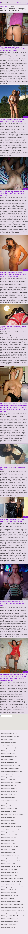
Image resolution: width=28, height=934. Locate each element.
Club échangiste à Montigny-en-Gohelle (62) (12, 878)
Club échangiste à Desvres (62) (9, 803)
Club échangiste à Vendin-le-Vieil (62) (10, 921)
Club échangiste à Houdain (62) (9, 832)
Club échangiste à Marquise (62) (9, 869)
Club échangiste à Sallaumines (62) (9, 918)
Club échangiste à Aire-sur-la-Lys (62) (10, 736)
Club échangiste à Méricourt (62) (9, 875)
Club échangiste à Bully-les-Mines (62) (10, 777)
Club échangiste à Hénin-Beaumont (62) (11, 826)
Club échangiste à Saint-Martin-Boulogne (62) (12, 910)
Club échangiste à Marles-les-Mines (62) (11, 866)
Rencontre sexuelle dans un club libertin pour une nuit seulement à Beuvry (12, 603)
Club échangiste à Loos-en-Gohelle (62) (11, 861)
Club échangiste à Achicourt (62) (9, 733)
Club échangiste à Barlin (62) (8, 753)
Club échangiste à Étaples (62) (8, 811)
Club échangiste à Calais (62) (8, 779)
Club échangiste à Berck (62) (8, 759)
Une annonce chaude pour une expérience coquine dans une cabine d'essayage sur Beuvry (13, 49)
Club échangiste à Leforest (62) (9, 840)
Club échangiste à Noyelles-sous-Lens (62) (12, 887)
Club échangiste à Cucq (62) (8, 797)
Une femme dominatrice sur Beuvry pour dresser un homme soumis (12, 520)
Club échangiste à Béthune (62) (9, 762)
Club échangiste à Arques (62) (8, 742)
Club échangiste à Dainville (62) (9, 800)
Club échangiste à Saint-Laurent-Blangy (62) (12, 907)
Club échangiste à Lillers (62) (8, 852)
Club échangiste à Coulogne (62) (9, 788)
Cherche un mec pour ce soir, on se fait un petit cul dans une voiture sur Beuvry (13, 328)
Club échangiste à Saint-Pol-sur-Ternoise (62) (12, 916)
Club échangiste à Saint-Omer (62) (9, 913)
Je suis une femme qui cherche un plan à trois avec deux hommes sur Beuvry (12, 467)
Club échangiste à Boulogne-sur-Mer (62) (11, 771)
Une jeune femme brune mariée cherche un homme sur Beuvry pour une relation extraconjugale (13, 274)
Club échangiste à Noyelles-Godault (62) (11, 884)
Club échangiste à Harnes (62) (8, 823)
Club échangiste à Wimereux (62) (9, 924)
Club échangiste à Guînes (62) (8, 820)
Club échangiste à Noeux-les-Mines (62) (11, 881)
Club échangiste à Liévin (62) (8, 849)
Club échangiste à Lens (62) (8, 843)
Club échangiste (4, 6)
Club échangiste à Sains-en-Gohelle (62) (11, 901)
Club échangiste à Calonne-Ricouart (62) (11, 782)
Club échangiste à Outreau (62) (8, 892)
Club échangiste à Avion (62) (8, 751)
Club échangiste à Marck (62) (8, 863)
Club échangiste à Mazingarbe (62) (9, 872)
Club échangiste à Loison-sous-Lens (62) (11, 855)
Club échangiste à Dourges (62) (9, 808)
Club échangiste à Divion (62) (8, 806)
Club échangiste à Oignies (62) (8, 890)
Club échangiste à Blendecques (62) (10, 768)
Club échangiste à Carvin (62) (8, 785)
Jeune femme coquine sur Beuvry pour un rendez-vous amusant (12, 120)
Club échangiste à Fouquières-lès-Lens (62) (12, 814)
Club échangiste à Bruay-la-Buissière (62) (11, 774)
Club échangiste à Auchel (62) (8, 748)
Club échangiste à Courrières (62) (9, 794)
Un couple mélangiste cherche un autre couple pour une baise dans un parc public (13, 193)
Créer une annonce (22, 2)
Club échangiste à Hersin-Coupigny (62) (11, 829)
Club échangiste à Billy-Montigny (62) (10, 765)
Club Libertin (4, 2)
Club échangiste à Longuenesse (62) (10, 858)
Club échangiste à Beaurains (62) (9, 756)
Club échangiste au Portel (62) (8, 837)
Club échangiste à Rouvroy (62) (9, 898)
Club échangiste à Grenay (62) (8, 817)
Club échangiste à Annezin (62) (8, 739)
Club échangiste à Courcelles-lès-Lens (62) (12, 791)
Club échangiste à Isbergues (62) (9, 834)
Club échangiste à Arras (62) (8, 745)
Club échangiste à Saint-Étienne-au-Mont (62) (12, 904)
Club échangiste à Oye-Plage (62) (9, 895)
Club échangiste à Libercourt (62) (9, 846)
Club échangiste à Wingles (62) (8, 927)
